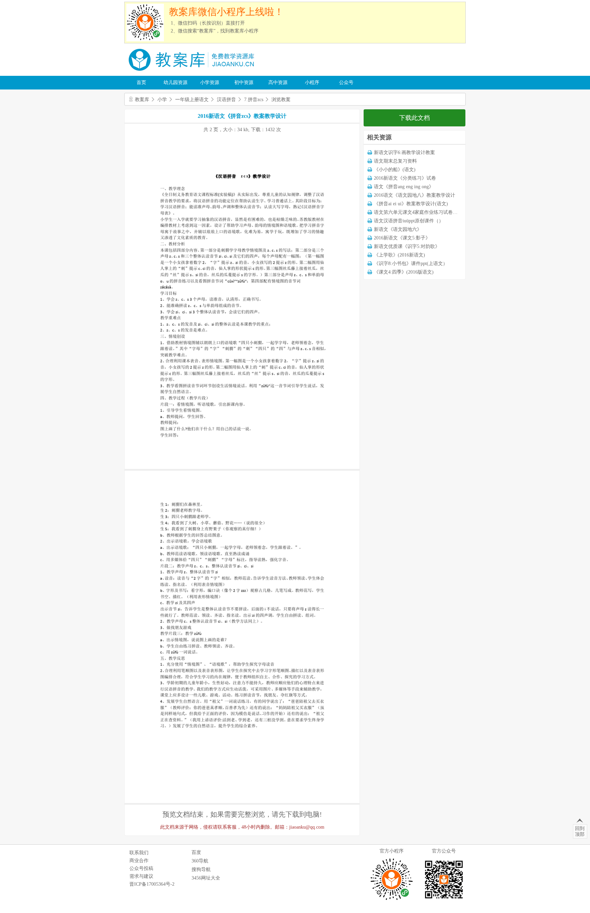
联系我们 (139, 852)
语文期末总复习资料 (395, 161)
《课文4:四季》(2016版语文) (404, 272)
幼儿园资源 (175, 82)
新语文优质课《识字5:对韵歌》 (407, 246)
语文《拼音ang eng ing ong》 (404, 186)
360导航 (200, 860)
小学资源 (209, 82)
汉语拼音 (226, 99)
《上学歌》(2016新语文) (399, 255)
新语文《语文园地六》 (398, 229)
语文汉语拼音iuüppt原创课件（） (409, 220)
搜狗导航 (201, 869)
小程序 (312, 82)
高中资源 (277, 82)
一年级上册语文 (192, 99)
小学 (162, 99)
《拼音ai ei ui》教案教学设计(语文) (411, 203)
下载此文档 (414, 117)
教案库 (142, 99)
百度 (196, 852)
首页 (141, 82)
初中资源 (243, 82)
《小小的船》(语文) (395, 169)
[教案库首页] (192, 73)
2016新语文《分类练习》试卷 (405, 178)
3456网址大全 (206, 878)
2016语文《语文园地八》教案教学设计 (414, 195)
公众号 (346, 82)
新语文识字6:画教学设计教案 (404, 152)
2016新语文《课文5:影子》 (402, 237)
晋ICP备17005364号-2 (151, 884)
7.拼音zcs (253, 99)
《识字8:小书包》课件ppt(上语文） (411, 263)
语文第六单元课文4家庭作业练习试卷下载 (418, 212)
